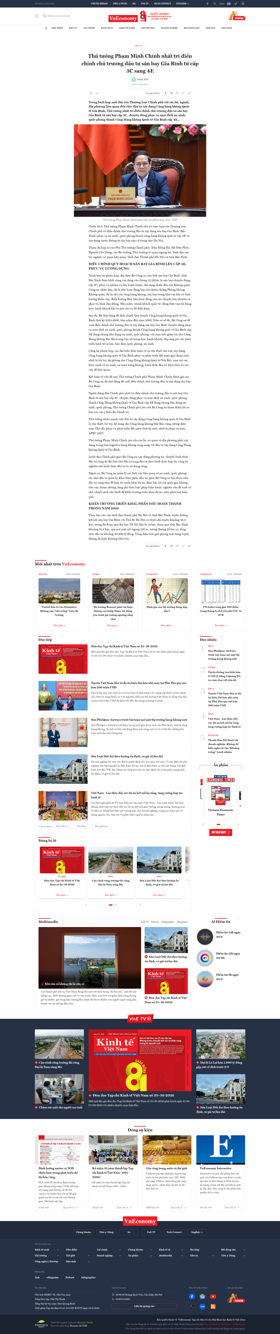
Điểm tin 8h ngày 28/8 (227, 977)
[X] (214, 3)
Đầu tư (73, 28)
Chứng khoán (99, 4)
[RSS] (213, 1306)
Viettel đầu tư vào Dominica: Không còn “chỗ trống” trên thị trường (59, 611)
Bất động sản (191, 28)
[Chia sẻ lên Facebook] (165, 93)
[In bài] (91, 93)
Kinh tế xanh (127, 28)
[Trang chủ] (46, 28)
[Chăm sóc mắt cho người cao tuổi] (59, 1089)
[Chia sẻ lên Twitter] (171, 93)
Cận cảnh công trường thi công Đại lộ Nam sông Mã (57, 1065)
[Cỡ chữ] (97, 93)
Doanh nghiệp (169, 28)
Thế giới (210, 28)
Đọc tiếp (45, 640)
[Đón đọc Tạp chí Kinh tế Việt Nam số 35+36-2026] (140, 1060)
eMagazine (182, 922)
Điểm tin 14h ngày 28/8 (228, 935)
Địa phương (213, 735)
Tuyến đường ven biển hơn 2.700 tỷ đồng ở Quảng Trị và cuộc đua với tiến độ (224, 676)
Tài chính (89, 28)
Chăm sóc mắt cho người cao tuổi (60, 1107)
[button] (111, 905)
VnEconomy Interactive (215, 1168)
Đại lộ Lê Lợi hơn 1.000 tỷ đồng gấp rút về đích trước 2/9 (219, 1065)
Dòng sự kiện (140, 1130)
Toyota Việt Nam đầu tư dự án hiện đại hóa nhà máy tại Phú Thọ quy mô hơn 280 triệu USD (138, 685)
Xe (134, 4)
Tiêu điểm (57, 28)
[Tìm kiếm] (45, 16)
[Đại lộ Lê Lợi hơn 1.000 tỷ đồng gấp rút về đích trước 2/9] (220, 1044)
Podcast (155, 922)
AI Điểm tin (220, 922)
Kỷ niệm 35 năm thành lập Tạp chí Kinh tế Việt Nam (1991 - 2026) (112, 1173)
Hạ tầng (211, 667)
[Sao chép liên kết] (183, 93)
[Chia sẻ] (189, 93)
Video (110, 877)
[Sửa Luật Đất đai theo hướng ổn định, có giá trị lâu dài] (220, 1089)
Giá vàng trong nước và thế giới (166, 1168)
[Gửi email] (177, 93)
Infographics (167, 922)
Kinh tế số (107, 28)
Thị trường (148, 28)
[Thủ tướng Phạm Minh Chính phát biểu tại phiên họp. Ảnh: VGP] (140, 126)
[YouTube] (228, 3)
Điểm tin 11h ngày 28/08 (228, 956)
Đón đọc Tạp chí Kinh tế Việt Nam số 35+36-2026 (124, 646)
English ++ (182, 4)
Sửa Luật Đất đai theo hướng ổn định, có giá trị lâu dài (127, 756)
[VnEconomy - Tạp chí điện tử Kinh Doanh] (140, 1221)
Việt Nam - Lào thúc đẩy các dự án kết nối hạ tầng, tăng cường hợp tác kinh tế (137, 795)
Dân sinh (227, 28)
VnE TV (145, 4)
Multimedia (48, 922)
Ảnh (37, 1277)
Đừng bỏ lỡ (47, 841)
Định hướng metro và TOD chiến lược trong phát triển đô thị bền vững (58, 1173)
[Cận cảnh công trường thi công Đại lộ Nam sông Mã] (59, 1044)
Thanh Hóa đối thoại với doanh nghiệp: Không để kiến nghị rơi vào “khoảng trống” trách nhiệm (223, 746)
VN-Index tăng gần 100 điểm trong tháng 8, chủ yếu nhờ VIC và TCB (220, 611)
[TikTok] (236, 3)
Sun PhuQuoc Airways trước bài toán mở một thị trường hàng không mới (139, 719)
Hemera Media (85, 1322)
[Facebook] (207, 3)
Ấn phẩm (62, 877)
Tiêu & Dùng (120, 4)
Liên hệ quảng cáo (144, 1306)
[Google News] (243, 3)
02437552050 (123, 1299)
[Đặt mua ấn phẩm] (236, 15)
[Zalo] (221, 3)
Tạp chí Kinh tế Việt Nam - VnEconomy (224, 1324)
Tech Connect (162, 4)
